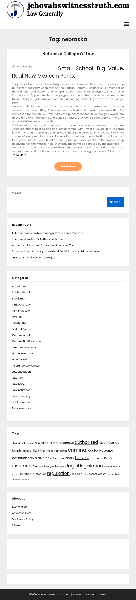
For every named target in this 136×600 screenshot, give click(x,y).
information (96, 458)
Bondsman (19, 298)
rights (85, 474)
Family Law (19, 323)
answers (30, 443)
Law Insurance (21, 390)
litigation (108, 466)
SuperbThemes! (97, 594)
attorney (52, 443)
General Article (22, 335)
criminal (77, 449)
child (33, 451)
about (15, 443)
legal (73, 465)
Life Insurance (21, 402)
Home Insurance (22, 353)
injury (108, 458)
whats (25, 479)
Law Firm (17, 378)
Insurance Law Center (26, 365)
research (76, 474)
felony (82, 457)
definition (19, 458)
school (93, 474)
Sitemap (17, 525)
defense (107, 450)
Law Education (21, 371)
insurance (23, 466)
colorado (48, 450)
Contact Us (19, 507)
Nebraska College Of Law (68, 54)
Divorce (17, 317)
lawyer (49, 466)
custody (94, 450)
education (57, 458)
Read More (19, 155)
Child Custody (21, 304)
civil (39, 450)
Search (17, 193)
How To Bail (19, 359)
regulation (58, 473)
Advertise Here (22, 513)
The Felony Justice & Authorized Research (39, 239)
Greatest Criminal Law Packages (33, 257)
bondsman (20, 450)
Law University (21, 396)
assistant (40, 443)
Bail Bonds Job (21, 292)
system (102, 474)
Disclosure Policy (22, 519)
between (103, 443)
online (15, 474)
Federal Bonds (21, 329)
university (16, 479)
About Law (19, 286)
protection (39, 474)
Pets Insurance (22, 408)
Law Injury (18, 384)
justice (39, 466)
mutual (116, 466)
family (69, 458)
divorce (43, 458)
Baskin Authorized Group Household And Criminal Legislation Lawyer (56, 251)
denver (32, 458)
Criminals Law (21, 310)
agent (21, 442)
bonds (114, 442)
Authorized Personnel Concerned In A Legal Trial (43, 245)
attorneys (67, 443)
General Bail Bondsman (27, 341)
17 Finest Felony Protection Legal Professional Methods (48, 233)
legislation (91, 466)
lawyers (60, 466)
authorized (86, 442)
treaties (111, 474)
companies (60, 450)
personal (26, 474)
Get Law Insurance (24, 347)
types (118, 474)
